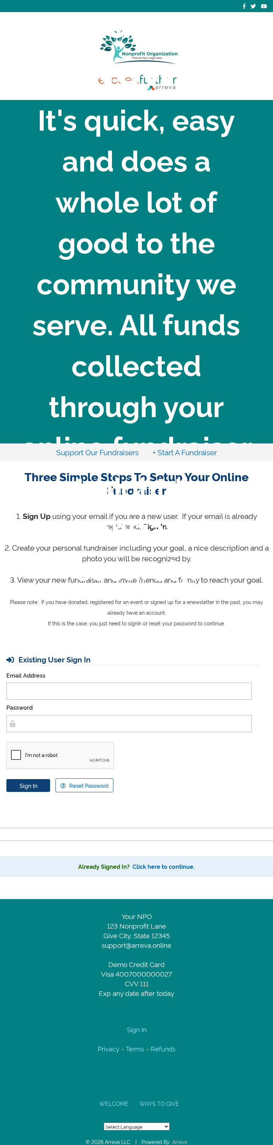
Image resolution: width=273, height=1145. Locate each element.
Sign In (28, 785)
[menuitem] (97, 452)
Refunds (163, 1048)
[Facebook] (244, 6)
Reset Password (88, 785)
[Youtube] (264, 6)
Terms (135, 1048)
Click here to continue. (164, 866)
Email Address (26, 675)
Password (19, 707)
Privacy (109, 1048)
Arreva (179, 1141)
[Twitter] (253, 6)
